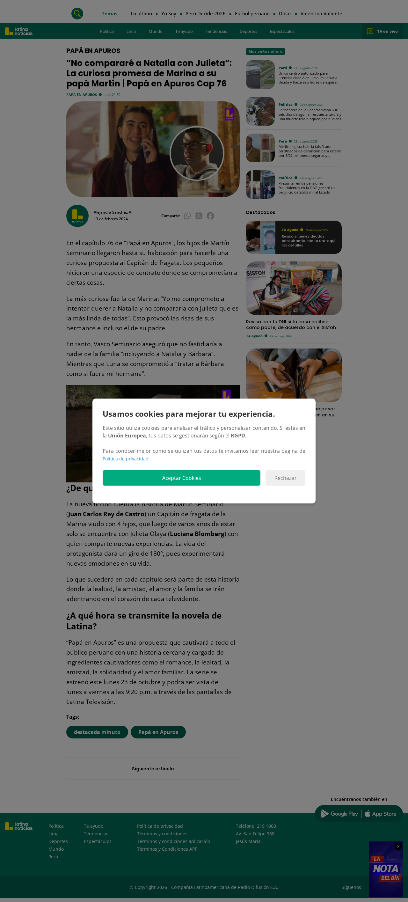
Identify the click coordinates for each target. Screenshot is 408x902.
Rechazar (285, 477)
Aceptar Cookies (181, 477)
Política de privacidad (126, 459)
